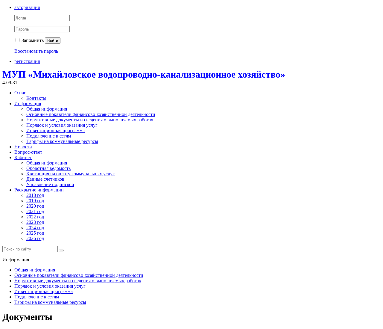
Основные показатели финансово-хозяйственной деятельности (90, 114)
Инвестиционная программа (55, 130)
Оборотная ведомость (48, 168)
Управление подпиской (50, 184)
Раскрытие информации (39, 189)
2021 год (35, 211)
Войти (52, 40)
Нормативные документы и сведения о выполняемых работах (89, 119)
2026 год (35, 238)
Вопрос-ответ (28, 152)
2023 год (35, 222)
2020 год (35, 206)
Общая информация (46, 108)
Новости (23, 146)
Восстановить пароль (36, 51)
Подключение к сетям (48, 135)
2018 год (35, 195)
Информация (27, 103)
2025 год (35, 233)
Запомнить (32, 40)
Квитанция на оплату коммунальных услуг (70, 173)
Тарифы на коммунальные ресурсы (62, 141)
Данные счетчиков (45, 179)
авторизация (27, 7)
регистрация (27, 61)
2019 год (35, 200)
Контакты (36, 98)
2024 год (35, 227)
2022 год (35, 216)
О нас (20, 92)
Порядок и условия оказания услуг (62, 125)
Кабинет (23, 157)
